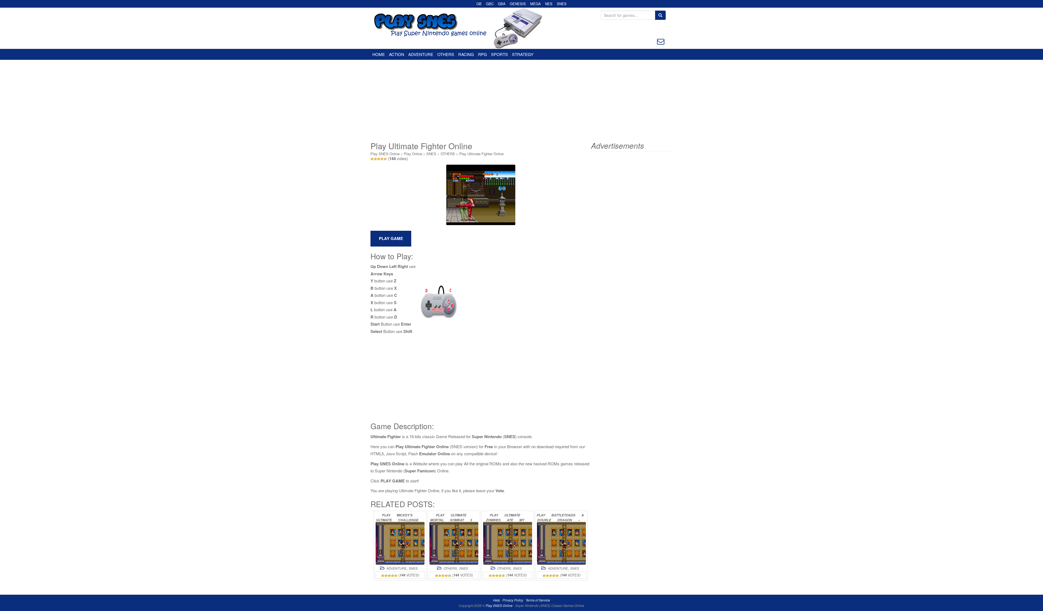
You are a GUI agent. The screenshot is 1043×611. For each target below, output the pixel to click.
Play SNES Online (385, 153)
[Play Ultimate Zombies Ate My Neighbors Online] (507, 543)
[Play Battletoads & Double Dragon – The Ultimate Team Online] (561, 543)
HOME (378, 54)
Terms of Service (538, 600)
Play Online (413, 153)
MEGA (535, 3)
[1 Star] (372, 159)
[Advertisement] (521, 101)
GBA (501, 3)
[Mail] (660, 41)
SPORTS (499, 54)
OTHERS (445, 54)
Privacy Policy (512, 600)
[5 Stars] (385, 159)
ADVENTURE (420, 54)
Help (496, 600)
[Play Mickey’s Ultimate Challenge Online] (400, 543)
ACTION (396, 54)
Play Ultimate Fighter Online (481, 153)
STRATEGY (522, 54)
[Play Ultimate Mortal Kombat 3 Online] (454, 543)
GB (479, 3)
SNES (562, 3)
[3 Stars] (378, 159)
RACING (466, 54)
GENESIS (518, 3)
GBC (490, 3)
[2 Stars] (375, 159)
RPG (482, 54)
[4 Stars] (382, 159)
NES (548, 3)
